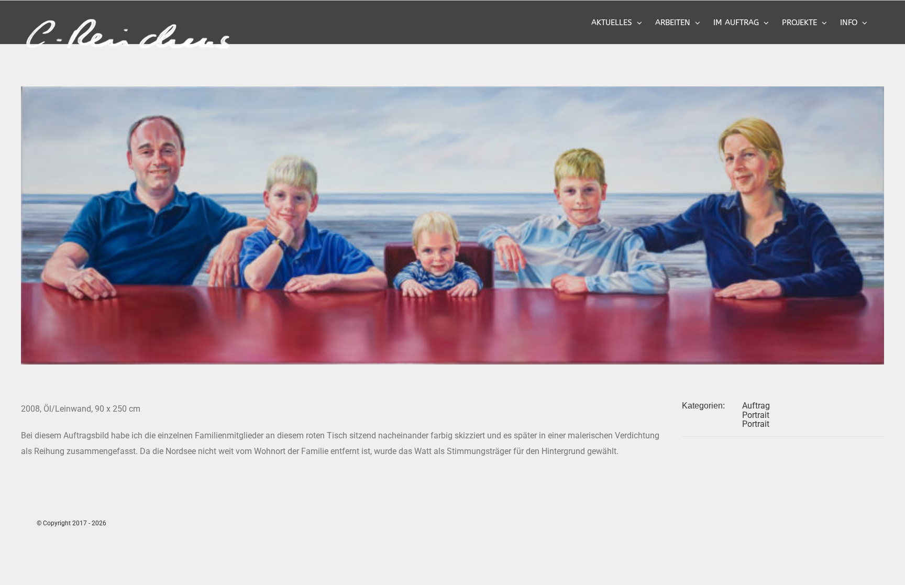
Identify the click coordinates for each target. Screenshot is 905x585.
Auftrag (756, 406)
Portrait (755, 415)
